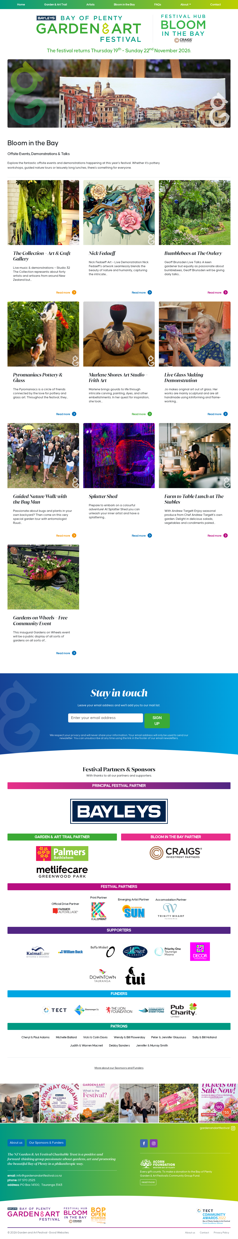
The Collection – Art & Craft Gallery (41, 256)
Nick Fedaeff (102, 253)
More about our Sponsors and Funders (119, 1068)
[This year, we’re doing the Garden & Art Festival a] (178, 1103)
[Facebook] (144, 1143)
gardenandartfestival (215, 1128)
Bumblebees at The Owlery (193, 253)
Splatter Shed (103, 496)
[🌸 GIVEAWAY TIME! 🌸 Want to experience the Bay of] (59, 1103)
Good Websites (59, 1232)
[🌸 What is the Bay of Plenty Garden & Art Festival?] (99, 1103)
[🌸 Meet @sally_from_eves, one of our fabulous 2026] (138, 1103)
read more (148, 1182)
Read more (63, 292)
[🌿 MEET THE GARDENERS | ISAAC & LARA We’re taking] (19, 1103)
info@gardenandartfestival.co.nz (39, 1175)
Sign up (157, 721)
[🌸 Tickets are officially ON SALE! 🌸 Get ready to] (218, 1103)
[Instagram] (154, 1143)
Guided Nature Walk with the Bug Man (40, 499)
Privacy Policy (221, 1233)
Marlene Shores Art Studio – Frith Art (118, 378)
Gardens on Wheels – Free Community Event (40, 621)
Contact (204, 1233)
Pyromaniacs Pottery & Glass (37, 378)
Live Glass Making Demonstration (183, 378)
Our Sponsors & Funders (46, 1142)
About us (16, 1142)
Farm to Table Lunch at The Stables (193, 499)
